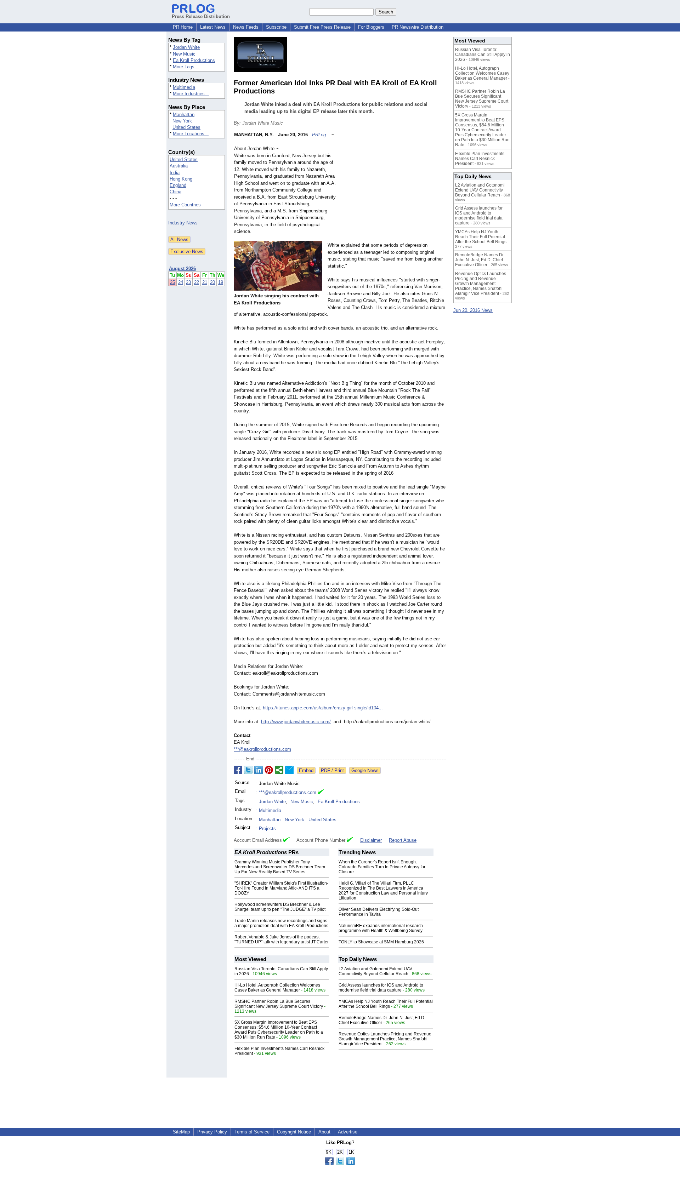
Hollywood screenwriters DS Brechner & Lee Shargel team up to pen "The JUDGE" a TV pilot (279, 907)
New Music (184, 54)
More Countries (185, 204)
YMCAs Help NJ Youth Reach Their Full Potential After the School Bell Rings (386, 1004)
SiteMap (181, 1132)
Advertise (347, 1132)
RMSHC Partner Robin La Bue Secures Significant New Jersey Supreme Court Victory (278, 1004)
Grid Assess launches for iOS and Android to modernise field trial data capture (381, 988)
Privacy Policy (212, 1132)
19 (220, 282)
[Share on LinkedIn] (258, 770)
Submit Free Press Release (322, 27)
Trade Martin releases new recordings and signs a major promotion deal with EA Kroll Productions (281, 923)
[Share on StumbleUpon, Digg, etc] (279, 770)
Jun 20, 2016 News (473, 310)
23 (188, 282)
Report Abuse (402, 840)
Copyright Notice (294, 1132)
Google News (365, 770)
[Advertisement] (393, 183)
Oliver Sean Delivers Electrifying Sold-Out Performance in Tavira (379, 912)
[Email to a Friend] (289, 770)
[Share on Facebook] (238, 770)
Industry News (183, 222)
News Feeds (246, 27)
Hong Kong (181, 179)
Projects (267, 828)
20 (212, 282)
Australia (179, 165)
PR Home (183, 27)
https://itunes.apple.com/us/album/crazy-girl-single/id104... (323, 707)
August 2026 (182, 268)
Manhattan (183, 114)
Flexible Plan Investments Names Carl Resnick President (479, 158)
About (324, 1132)
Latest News (213, 27)
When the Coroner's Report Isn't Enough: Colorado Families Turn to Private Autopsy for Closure (382, 866)
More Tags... (186, 66)
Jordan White (186, 47)
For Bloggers (371, 27)
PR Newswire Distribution (417, 27)
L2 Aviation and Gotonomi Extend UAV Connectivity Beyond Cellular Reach (375, 971)
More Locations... (191, 133)
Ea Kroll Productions (194, 60)
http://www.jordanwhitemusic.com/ (296, 721)
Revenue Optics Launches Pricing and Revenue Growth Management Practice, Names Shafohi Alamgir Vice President (385, 1039)
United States (186, 127)
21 (204, 282)
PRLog (319, 134)
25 (172, 282)
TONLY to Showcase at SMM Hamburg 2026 (381, 941)
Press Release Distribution (201, 16)
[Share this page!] (340, 1163)
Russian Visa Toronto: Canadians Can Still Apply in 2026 (482, 54)
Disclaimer (371, 840)
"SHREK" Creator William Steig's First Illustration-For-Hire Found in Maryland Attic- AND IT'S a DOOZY (281, 888)
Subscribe (276, 27)
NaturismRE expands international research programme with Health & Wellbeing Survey (381, 928)
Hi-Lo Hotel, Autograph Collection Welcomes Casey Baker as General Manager (277, 988)
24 (180, 282)
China (175, 191)
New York (182, 121)
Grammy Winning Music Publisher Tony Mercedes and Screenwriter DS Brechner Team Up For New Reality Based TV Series (279, 866)
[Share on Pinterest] (269, 770)
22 (196, 282)
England (178, 185)
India (175, 172)
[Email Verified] (321, 792)
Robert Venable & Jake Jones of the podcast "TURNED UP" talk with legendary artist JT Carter (281, 939)
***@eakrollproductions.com (262, 749)
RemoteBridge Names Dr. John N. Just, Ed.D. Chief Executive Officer (382, 1020)
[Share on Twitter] (248, 770)
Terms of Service (252, 1132)
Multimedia (184, 87)
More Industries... (191, 93)
